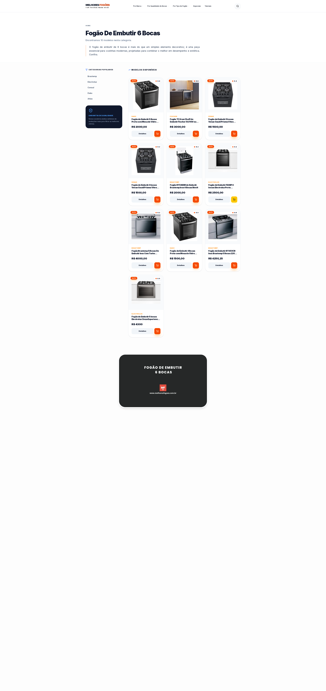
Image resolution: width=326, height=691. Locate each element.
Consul (91, 87)
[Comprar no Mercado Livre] (234, 199)
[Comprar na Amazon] (157, 134)
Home (88, 26)
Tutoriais (208, 6)
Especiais (197, 6)
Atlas (90, 99)
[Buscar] (237, 6)
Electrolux (92, 82)
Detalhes (142, 134)
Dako (90, 93)
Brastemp (92, 76)
